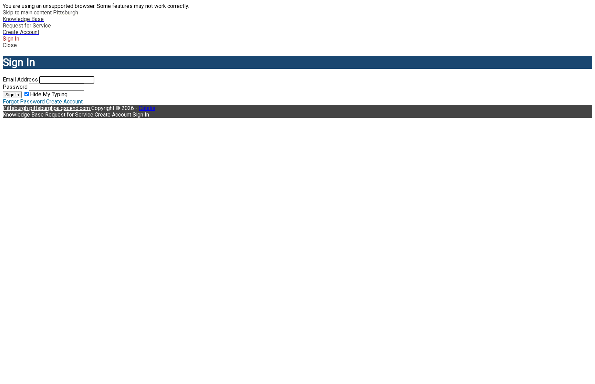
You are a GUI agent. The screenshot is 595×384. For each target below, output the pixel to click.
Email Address (20, 79)
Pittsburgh (16, 108)
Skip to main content (27, 12)
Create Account (64, 101)
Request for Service (69, 114)
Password (15, 87)
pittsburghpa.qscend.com (60, 108)
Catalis (147, 108)
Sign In (12, 94)
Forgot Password (24, 101)
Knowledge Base (23, 114)
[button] (297, 45)
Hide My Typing (48, 94)
